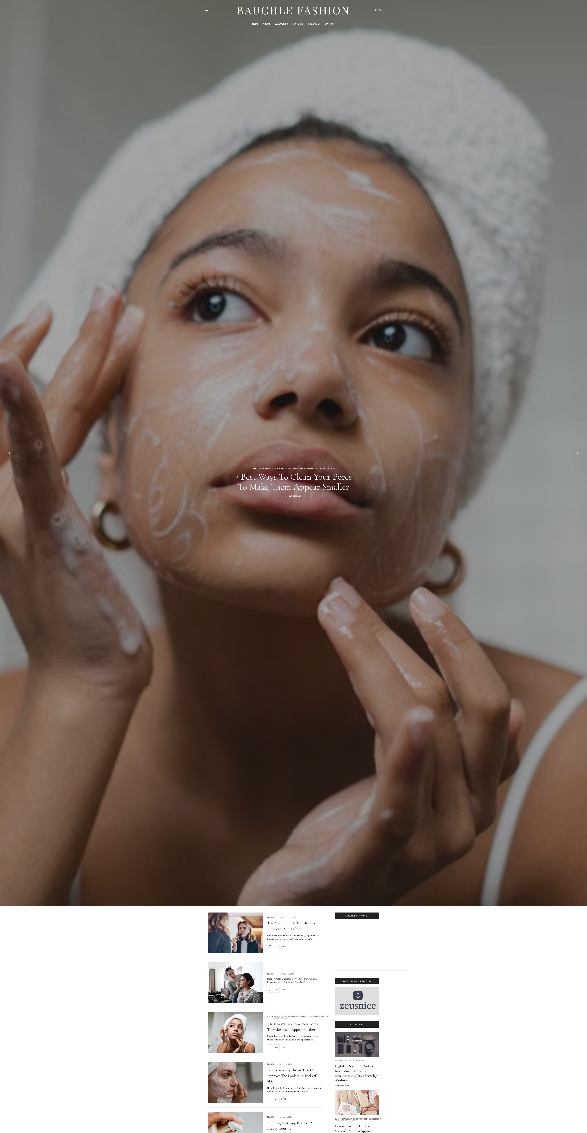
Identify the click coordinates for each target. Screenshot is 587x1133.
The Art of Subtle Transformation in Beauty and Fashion (293, 481)
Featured (297, 24)
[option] (293, 453)
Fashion (338, 1061)
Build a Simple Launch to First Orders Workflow (358, 1119)
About (266, 24)
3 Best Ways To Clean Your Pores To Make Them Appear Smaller (297, 1016)
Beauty (283, 463)
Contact (330, 24)
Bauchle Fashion (293, 10)
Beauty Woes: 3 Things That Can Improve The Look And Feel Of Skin (291, 1076)
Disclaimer (314, 24)
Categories (281, 24)
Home (255, 24)
